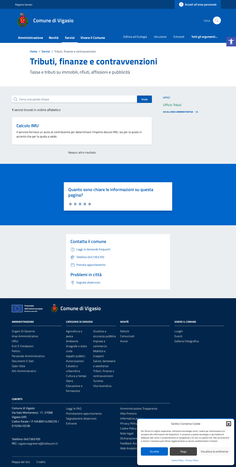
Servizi (70, 37)
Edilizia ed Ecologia (135, 36)
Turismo (98, 381)
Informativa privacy (132, 418)
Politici (16, 351)
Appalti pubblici (75, 356)
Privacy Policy (191, 460)
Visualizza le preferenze (214, 451)
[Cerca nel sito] (217, 20)
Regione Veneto (23, 4)
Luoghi (178, 331)
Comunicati (127, 336)
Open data (18, 366)
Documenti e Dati (23, 361)
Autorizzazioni (75, 361)
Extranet (178, 36)
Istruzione (160, 36)
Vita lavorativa (102, 386)
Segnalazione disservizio (81, 418)
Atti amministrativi (24, 371)
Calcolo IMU (27, 125)
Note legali (127, 433)
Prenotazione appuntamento (84, 413)
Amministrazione (30, 37)
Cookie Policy (177, 460)
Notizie (124, 331)
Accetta (154, 451)
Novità (53, 37)
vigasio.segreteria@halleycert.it (38, 443)
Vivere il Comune (93, 37)
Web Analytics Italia (132, 448)
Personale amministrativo (28, 356)
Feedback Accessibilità (134, 443)
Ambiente (72, 341)
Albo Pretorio (128, 413)
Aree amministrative (25, 336)
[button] (231, 41)
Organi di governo (23, 331)
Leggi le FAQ (73, 408)
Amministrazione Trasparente (138, 408)
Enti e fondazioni (23, 346)
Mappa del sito (21, 462)
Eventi (178, 336)
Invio (144, 99)
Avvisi (124, 341)
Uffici (15, 341)
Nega (183, 451)
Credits (41, 462)
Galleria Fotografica (186, 341)
